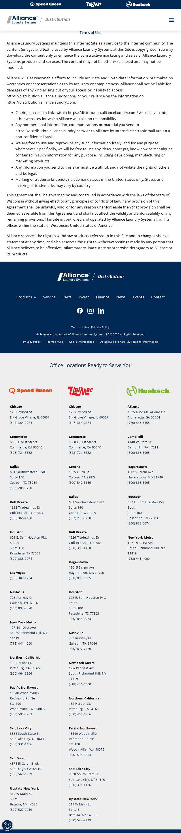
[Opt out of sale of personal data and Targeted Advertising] (7, 825)
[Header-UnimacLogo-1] (94, 2)
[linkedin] (101, 311)
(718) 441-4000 (21, 643)
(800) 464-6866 (21, 673)
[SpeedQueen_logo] (46, 2)
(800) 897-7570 (21, 608)
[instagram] (90, 311)
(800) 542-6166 (80, 482)
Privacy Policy (31, 342)
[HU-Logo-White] (138, 2)
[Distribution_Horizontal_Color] (38, 17)
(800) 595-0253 (21, 714)
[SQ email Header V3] (90, 274)
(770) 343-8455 (139, 422)
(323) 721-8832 (21, 452)
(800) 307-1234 (21, 578)
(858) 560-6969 (21, 774)
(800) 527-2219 (21, 809)
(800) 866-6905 (80, 578)
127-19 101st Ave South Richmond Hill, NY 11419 (28, 632)
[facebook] (80, 311)
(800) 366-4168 (21, 518)
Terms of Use (54, 342)
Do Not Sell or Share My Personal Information (129, 342)
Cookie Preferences (81, 342)
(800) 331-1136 (21, 744)
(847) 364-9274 (21, 422)
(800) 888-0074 (21, 558)
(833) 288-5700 (21, 488)
